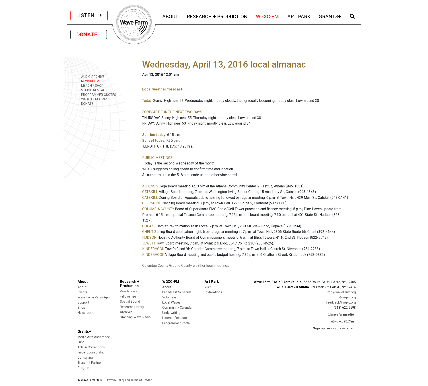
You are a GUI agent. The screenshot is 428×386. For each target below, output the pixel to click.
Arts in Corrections (91, 347)
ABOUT (170, 16)
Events (82, 292)
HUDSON (149, 237)
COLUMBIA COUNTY (158, 209)
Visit (208, 287)
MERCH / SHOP (91, 86)
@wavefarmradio (341, 314)
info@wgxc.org (345, 297)
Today (147, 101)
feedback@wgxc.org (341, 302)
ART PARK (299, 16)
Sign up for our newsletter (333, 328)
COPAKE (149, 226)
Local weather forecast (162, 89)
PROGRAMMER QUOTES (98, 95)
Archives (126, 312)
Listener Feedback (175, 318)
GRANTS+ (330, 16)
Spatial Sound (130, 302)
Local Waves (171, 302)
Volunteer (169, 297)
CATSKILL (150, 192)
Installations (213, 292)
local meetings (217, 265)
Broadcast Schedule (176, 292)
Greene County (180, 265)
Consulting (85, 357)
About (82, 287)
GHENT (147, 232)
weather (199, 265)
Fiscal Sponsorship (91, 352)
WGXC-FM (268, 16)
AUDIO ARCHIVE (92, 77)
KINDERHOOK (153, 249)
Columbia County (155, 265)
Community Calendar (177, 308)
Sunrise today (153, 135)
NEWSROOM (89, 81)
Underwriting (171, 313)
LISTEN (88, 15)
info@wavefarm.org (341, 292)
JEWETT (148, 243)
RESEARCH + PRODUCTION (217, 16)
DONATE (88, 34)
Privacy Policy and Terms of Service (129, 380)
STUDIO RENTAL (92, 90)
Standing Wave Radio (135, 317)
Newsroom (86, 313)
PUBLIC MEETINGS (157, 158)
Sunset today (153, 140)
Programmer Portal (176, 323)
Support (83, 302)
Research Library (132, 307)
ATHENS (148, 186)
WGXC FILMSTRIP (93, 99)
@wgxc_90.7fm (342, 321)
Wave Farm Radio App (94, 297)
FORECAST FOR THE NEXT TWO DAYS (172, 112)
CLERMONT (151, 203)
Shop (81, 308)
